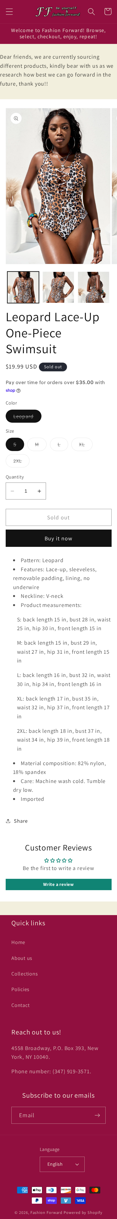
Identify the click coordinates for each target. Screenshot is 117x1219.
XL (86, 446)
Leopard (27, 417)
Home (18, 942)
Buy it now (59, 538)
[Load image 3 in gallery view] (93, 287)
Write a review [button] (58, 884)
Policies (20, 989)
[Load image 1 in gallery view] (23, 287)
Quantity (15, 477)
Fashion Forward (46, 1212)
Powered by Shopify (83, 1212)
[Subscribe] (97, 1115)
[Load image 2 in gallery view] (58, 287)
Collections (24, 973)
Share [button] (21, 820)
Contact (20, 1005)
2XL (21, 462)
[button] (9, 11)
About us (21, 958)
